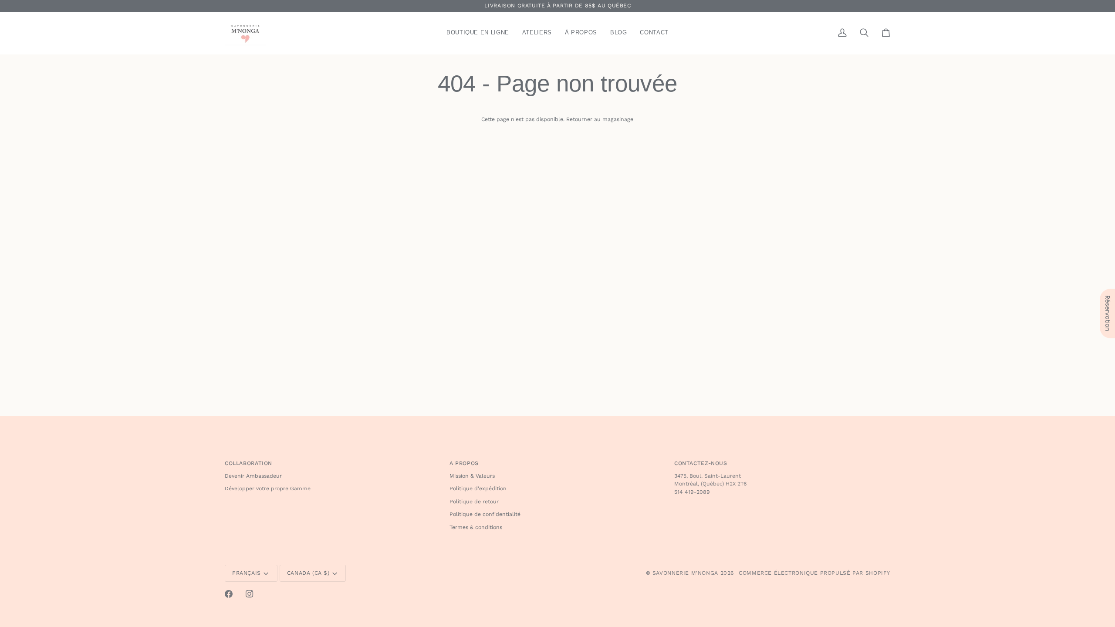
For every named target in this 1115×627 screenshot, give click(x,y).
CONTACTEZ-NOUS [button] (700, 463)
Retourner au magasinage (599, 119)
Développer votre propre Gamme (268, 488)
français (246, 573)
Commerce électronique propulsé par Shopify (814, 573)
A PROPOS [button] (464, 463)
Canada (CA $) (308, 573)
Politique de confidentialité (484, 514)
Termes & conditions (475, 527)
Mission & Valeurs (472, 476)
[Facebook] (229, 594)
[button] (478, 33)
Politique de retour (474, 502)
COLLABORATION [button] (248, 463)
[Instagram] (249, 594)
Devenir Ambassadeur (253, 476)
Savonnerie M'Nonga (685, 573)
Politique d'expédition (478, 488)
